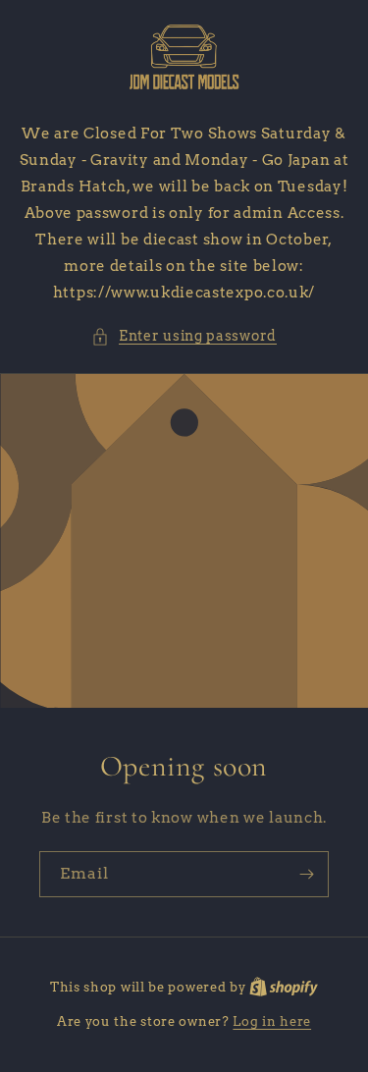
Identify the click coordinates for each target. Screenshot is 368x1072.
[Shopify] (283, 987)
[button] (184, 336)
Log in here (272, 1021)
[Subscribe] (306, 874)
